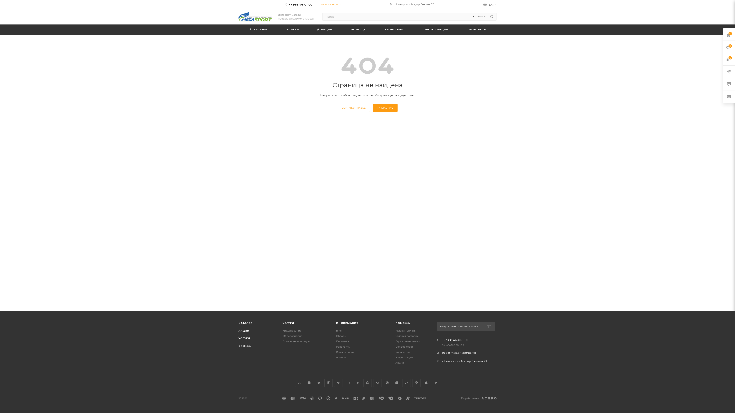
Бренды (245, 345)
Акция (399, 362)
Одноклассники (358, 383)
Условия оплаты (405, 330)
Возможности (345, 352)
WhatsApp (387, 383)
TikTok (407, 383)
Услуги (244, 338)
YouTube (348, 383)
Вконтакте (299, 383)
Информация (347, 322)
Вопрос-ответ (404, 346)
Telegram (338, 383)
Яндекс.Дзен (397, 383)
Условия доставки (407, 335)
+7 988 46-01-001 (301, 4)
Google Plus (367, 383)
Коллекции (402, 352)
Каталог (245, 322)
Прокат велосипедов (296, 341)
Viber (377, 383)
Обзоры (341, 335)
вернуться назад (354, 108)
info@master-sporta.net (459, 352)
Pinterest (416, 383)
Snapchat (426, 383)
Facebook (309, 383)
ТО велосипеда (292, 335)
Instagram (328, 383)
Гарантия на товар (407, 341)
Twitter (319, 383)
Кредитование (292, 330)
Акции (243, 330)
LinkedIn (436, 383)
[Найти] (492, 17)
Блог (339, 330)
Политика (342, 341)
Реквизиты (343, 346)
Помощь (402, 322)
